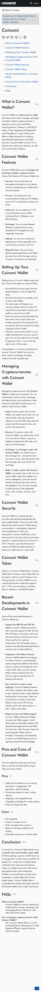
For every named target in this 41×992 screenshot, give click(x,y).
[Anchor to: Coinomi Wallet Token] (36, 560)
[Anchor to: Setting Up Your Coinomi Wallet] (36, 269)
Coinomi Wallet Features (17, 47)
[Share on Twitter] (8, 37)
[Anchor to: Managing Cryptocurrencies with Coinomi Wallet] (36, 374)
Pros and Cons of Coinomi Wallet (21, 81)
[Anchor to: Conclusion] (24, 842)
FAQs (8, 90)
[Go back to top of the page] (37, 988)
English (36, 3)
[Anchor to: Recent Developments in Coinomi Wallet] (36, 602)
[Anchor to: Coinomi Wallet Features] (36, 159)
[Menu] (30, 3)
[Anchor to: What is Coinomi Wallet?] (36, 104)
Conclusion (11, 86)
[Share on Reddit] (17, 37)
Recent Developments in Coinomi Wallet (21, 75)
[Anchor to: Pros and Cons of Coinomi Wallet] (36, 752)
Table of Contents (11, 10)
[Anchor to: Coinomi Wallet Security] (36, 505)
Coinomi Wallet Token (16, 69)
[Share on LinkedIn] (12, 37)
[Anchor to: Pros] (11, 776)
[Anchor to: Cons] (12, 812)
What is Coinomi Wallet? (17, 43)
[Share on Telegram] (25, 37)
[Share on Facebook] (4, 37)
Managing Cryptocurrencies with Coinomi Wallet (21, 58)
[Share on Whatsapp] (21, 37)
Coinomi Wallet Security (17, 64)
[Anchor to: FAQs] (14, 894)
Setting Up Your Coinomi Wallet (20, 52)
